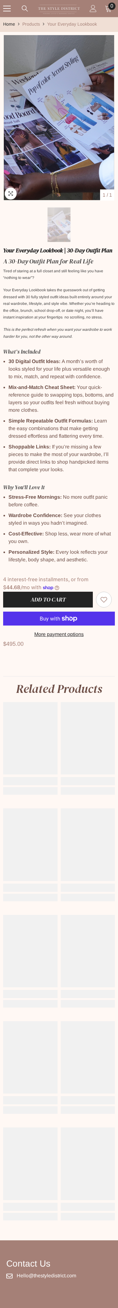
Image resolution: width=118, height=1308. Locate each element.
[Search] (25, 8)
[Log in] (93, 8)
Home (9, 24)
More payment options (59, 634)
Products (31, 24)
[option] (59, 118)
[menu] (7, 8)
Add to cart (47, 599)
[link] (104, 600)
